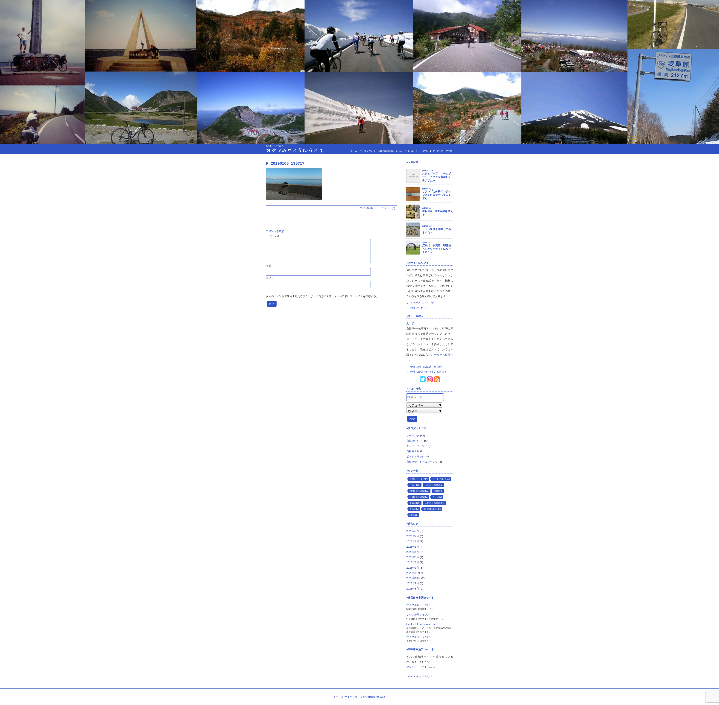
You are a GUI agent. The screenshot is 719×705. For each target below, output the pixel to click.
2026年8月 (412, 530)
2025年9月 (412, 583)
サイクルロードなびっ (419, 604)
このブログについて (422, 303)
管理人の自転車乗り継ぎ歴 (426, 366)
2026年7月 (412, 536)
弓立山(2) (437, 497)
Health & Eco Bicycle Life (421, 623)
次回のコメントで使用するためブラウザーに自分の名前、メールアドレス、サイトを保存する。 (322, 296)
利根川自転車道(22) (419, 491)
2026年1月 (412, 567)
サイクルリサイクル (418, 614)
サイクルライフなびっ (419, 636)
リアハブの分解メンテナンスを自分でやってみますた (436, 195)
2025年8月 (412, 588)
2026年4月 (412, 551)
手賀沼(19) (414, 503)
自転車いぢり (427, 189)
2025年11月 (413, 572)
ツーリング (427, 242)
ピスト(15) (414, 485)
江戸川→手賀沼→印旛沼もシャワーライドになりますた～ (436, 249)
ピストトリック (415, 456)
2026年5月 (412, 546)
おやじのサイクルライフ (295, 150)
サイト (270, 278)
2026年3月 (412, 557)
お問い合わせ (418, 307)
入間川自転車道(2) (434, 485)
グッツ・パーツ (428, 171)
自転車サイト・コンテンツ (422, 461)
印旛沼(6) (438, 491)
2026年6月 (412, 541)
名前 (268, 265)
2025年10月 (413, 578)
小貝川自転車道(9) (418, 497)
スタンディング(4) (418, 479)
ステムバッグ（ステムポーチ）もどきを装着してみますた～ (436, 177)
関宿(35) (413, 515)
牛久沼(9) (414, 509)
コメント (273, 236)
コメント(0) (388, 208)
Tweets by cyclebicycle (419, 675)
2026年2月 (412, 562)
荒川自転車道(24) (432, 509)
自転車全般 (412, 451)
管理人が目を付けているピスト (428, 371)
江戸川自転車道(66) (435, 503)
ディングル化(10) (441, 479)
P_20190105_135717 (285, 163)
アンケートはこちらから (420, 667)
